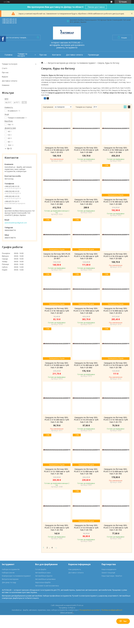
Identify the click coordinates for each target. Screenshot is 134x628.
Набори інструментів (10, 569)
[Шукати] (37, 37)
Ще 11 (9, 148)
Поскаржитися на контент (90, 610)
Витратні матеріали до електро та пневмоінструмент (72, 63)
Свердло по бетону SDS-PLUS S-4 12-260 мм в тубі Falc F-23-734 (116, 527)
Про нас (43, 55)
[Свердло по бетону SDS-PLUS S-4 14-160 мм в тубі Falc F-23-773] (115, 398)
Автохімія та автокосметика (47, 585)
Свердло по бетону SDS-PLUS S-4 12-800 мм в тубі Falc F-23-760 (86, 471)
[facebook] (45, 99)
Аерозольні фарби (43, 582)
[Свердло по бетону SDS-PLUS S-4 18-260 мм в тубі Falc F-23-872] (57, 128)
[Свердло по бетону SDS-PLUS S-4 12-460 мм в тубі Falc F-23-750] (57, 506)
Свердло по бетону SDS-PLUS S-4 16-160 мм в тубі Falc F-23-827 (57, 310)
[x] (48, 99)
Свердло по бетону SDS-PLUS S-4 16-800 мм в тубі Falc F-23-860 (57, 201)
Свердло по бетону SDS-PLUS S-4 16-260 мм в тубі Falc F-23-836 (86, 256)
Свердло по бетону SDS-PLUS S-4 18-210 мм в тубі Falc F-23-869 (86, 150)
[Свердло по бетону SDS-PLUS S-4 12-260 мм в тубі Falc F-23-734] (115, 506)
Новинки (5, 85)
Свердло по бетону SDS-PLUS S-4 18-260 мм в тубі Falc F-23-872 (57, 150)
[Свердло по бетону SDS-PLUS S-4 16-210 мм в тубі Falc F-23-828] (115, 234)
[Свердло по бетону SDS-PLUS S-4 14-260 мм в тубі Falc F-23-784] (57, 398)
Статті (4, 68)
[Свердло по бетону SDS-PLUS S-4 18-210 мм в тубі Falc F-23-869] (86, 128)
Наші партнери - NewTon (112, 576)
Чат (125, 621)
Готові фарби (40, 569)
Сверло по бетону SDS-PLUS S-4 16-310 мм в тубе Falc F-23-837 (56, 256)
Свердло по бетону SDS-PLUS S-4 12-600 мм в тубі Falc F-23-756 (116, 471)
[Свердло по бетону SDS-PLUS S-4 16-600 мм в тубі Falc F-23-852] (86, 180)
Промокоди (93, 55)
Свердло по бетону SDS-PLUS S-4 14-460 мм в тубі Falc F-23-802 (86, 365)
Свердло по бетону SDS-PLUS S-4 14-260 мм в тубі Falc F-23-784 (57, 419)
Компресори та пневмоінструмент (16, 576)
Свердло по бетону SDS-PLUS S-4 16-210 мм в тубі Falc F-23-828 (116, 256)
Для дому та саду (9, 582)
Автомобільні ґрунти (43, 576)
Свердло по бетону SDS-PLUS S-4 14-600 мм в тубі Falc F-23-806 (57, 365)
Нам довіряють (74, 569)
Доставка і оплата (74, 55)
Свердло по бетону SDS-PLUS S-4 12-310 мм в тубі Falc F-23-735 (86, 527)
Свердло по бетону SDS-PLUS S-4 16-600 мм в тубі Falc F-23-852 (86, 201)
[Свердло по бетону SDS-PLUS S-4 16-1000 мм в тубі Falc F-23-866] (115, 128)
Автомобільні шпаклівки (45, 579)
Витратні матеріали (10, 579)
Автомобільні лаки (43, 572)
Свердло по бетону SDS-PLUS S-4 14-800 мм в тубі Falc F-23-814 (116, 310)
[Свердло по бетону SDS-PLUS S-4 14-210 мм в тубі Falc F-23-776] (86, 398)
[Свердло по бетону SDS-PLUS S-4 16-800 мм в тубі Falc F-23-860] (57, 180)
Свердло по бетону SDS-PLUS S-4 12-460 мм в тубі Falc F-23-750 (57, 527)
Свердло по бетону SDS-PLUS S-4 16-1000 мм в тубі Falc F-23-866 (115, 150)
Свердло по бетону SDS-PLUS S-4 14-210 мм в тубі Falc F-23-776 (86, 419)
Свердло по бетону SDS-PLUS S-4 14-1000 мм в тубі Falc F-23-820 (86, 310)
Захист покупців (108, 572)
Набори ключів (8, 572)
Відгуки (5, 76)
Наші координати (109, 569)
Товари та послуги (22, 55)
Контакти (56, 55)
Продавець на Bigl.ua (67, 608)
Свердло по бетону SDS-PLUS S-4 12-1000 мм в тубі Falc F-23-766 (56, 471)
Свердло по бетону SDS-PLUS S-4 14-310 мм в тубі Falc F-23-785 (116, 365)
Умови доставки (96, 6)
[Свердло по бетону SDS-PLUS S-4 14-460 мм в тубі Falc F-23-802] (86, 343)
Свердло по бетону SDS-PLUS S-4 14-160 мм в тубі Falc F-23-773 (116, 419)
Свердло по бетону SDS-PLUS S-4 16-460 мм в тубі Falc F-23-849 (116, 201)
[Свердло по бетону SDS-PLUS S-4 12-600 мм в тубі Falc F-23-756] (115, 449)
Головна (8, 55)
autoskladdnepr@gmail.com (16, 223)
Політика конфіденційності (111, 610)
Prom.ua (80, 605)
